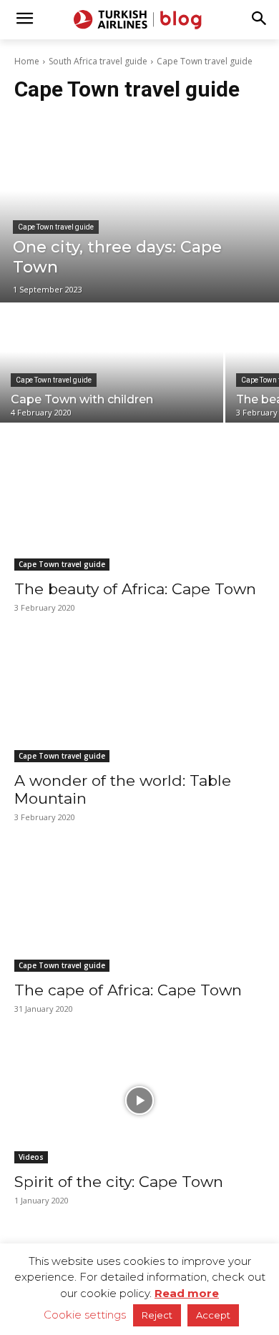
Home (26, 61)
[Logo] (139, 19)
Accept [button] (213, 1315)
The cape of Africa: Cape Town (128, 990)
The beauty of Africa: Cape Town (135, 589)
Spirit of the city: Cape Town (118, 1182)
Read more (187, 1293)
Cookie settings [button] (85, 1314)
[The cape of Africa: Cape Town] (139, 909)
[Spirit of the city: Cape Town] (139, 1100)
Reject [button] (157, 1315)
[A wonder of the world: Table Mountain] (139, 699)
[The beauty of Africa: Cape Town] (139, 508)
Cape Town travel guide (56, 227)
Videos (31, 1157)
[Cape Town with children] (111, 364)
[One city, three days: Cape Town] (139, 209)
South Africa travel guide (98, 61)
